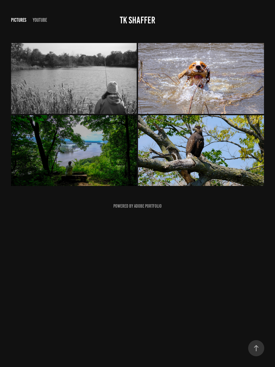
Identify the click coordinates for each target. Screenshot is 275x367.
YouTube (40, 20)
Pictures (18, 20)
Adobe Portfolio (148, 206)
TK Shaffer (137, 20)
